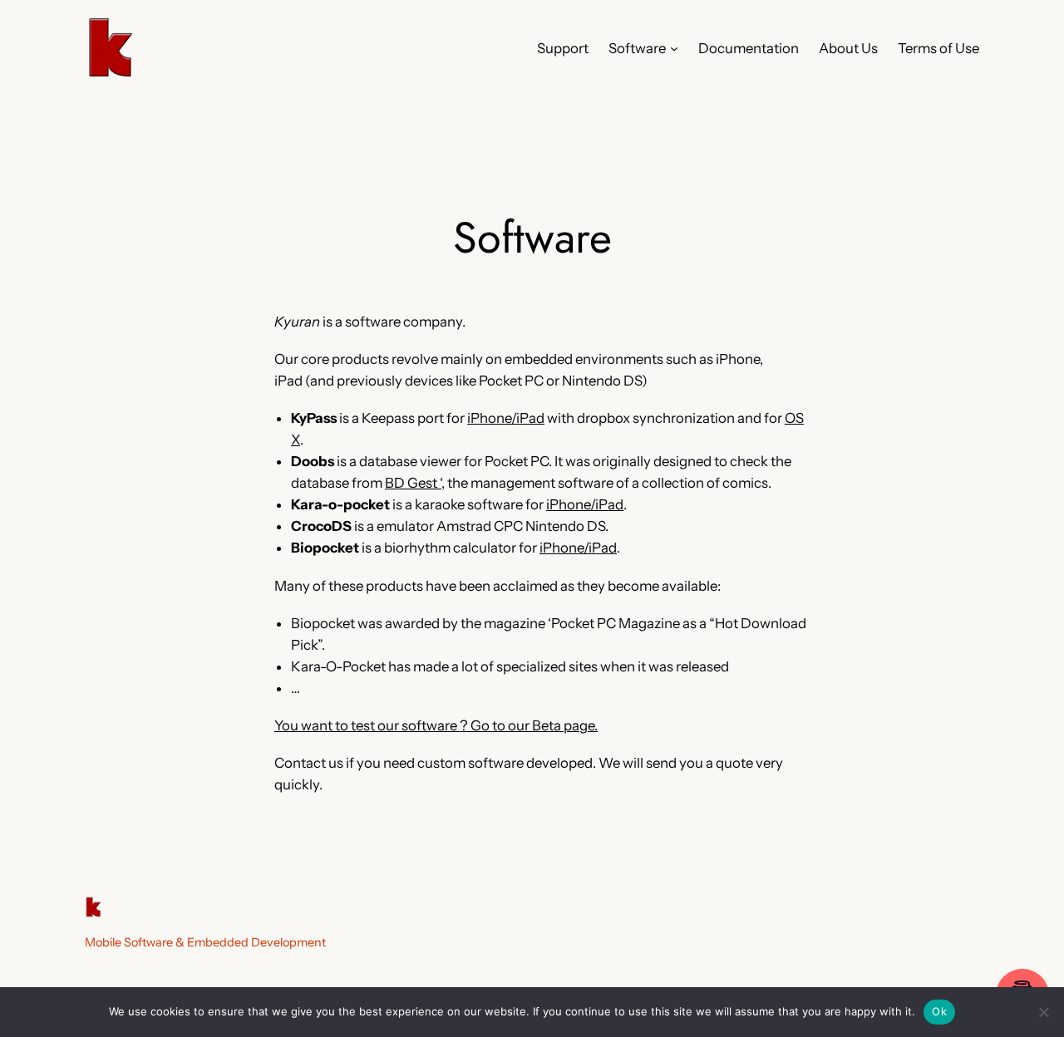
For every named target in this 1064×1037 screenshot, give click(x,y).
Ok (939, 1011)
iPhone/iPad (505, 418)
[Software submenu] (674, 48)
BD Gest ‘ (413, 482)
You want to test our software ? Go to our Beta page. (436, 725)
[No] (1043, 1012)
